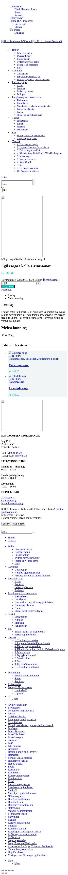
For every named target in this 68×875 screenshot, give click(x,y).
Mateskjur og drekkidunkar (22, 793)
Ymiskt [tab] (12, 540)
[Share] (9, 870)
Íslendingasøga (51, 279)
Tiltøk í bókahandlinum (26, 9)
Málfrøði (12, 790)
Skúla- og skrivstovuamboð (22, 834)
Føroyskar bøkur (25, 53)
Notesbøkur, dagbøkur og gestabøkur (34, 106)
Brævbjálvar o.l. (16, 731)
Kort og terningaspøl (18, 775)
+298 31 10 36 (14, 452)
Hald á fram (18, 524)
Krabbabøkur (15, 778)
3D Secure (8, 497)
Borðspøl (21, 88)
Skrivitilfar (13, 816)
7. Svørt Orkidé (24, 162)
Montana (21, 127)
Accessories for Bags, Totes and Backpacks (30, 846)
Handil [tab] (11, 537)
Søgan (17, 12)
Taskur (15, 117)
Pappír (20, 112)
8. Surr (20, 165)
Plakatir (12, 819)
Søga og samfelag (17, 840)
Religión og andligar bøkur (22, 719)
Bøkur (15, 50)
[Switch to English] (19, 33)
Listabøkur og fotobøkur (20, 787)
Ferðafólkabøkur (16, 734)
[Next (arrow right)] (6, 873)
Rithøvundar (14, 684)
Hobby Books (15, 763)
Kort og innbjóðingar (19, 822)
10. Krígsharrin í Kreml (28, 171)
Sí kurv (6, 524)
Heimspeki (13, 754)
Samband (19, 681)
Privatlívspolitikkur (12, 503)
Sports (11, 766)
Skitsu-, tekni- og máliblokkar (31, 135)
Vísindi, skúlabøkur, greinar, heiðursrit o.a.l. (30, 725)
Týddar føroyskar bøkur (28, 62)
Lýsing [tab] (11, 295)
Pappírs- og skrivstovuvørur (26, 97)
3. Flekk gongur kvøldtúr (29, 150)
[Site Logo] (31, 41)
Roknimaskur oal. (17, 828)
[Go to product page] (37, 352)
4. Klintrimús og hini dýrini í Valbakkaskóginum (40, 153)
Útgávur (19, 693)
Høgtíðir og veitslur (18, 760)
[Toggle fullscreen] (6, 870)
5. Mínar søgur (24, 156)
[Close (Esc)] (12, 870)
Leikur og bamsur (25, 91)
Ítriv (14, 132)
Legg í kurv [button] (15, 355)
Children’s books (17, 716)
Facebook (6, 289)
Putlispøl (19, 590)
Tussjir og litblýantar (27, 138)
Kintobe (20, 124)
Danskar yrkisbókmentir (20, 805)
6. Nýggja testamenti (26, 159)
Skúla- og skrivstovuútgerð (29, 115)
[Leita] (34, 182)
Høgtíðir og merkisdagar (28, 76)
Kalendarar (13, 769)
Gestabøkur (22, 73)
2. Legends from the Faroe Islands (33, 147)
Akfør (20, 85)
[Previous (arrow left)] (2, 873)
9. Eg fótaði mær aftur (27, 168)
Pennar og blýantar (26, 109)
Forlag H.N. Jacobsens (21, 20)
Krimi (11, 781)
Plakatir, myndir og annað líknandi (33, 79)
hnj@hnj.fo (21, 455)
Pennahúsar (22, 129)
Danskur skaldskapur (19, 799)
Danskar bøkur (24, 56)
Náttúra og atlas (16, 796)
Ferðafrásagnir (15, 737)
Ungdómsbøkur (16, 852)
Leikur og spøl (19, 82)
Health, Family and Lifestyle (23, 751)
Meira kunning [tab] (15, 298)
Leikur (11, 713)
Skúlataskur (22, 121)
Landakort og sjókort (19, 784)
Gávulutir (17, 70)
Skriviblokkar (15, 722)
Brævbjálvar (22, 103)
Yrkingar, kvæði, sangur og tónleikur (27, 855)
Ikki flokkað (14, 746)
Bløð (17, 563)
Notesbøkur (14, 808)
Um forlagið (20, 24)
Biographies (14, 707)
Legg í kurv (8, 286)
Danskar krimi (15, 802)
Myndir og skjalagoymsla (21, 710)
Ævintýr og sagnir (17, 704)
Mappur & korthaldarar (20, 810)
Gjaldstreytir (9, 500)
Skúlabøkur (14, 837)
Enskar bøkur (23, 59)
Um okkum (15, 6)
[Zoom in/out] (2, 870)
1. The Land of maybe (27, 144)
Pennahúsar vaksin (17, 813)
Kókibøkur (13, 772)
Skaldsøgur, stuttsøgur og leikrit (42, 358)
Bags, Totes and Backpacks (22, 843)
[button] (4, 177)
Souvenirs (13, 740)
